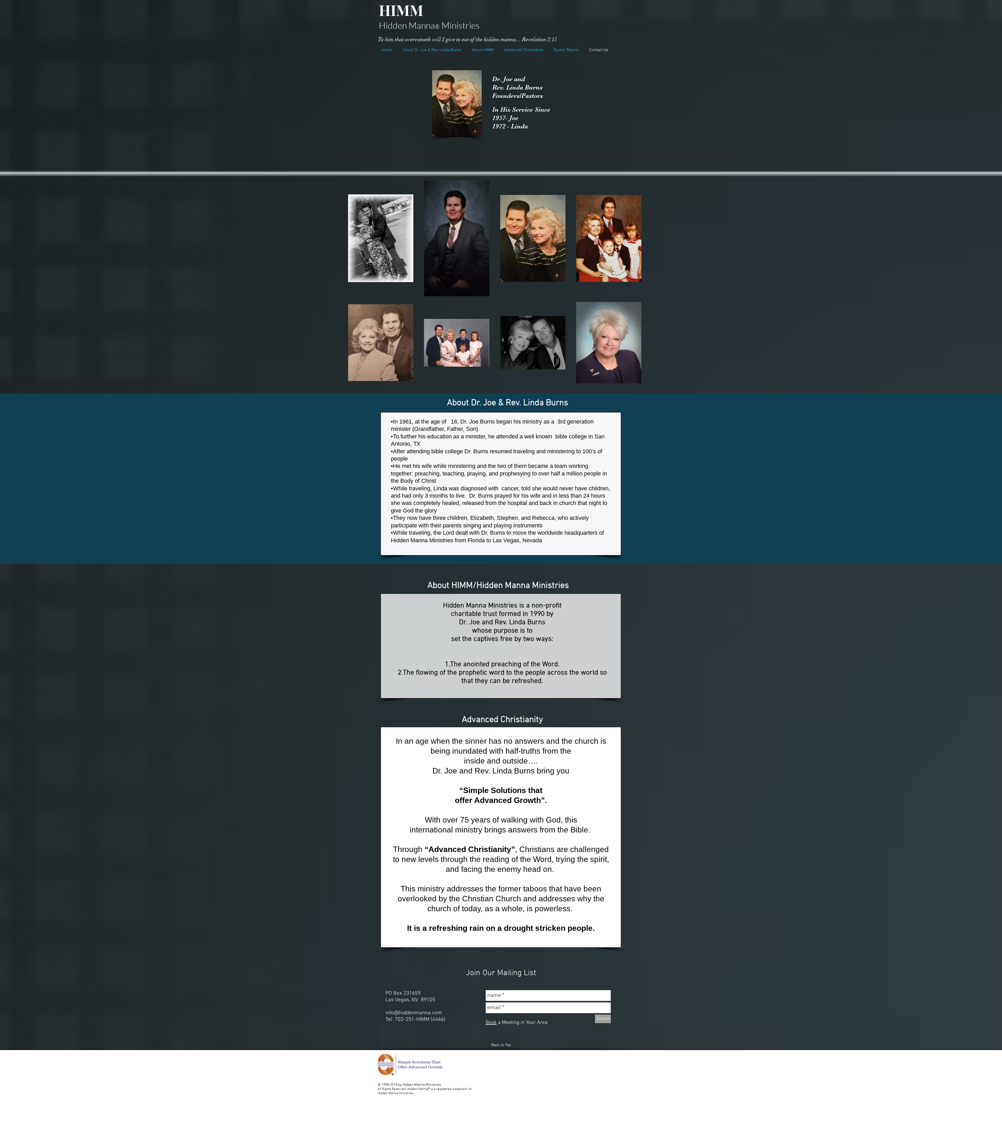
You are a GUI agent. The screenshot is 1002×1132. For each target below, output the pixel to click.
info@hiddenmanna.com (413, 1013)
